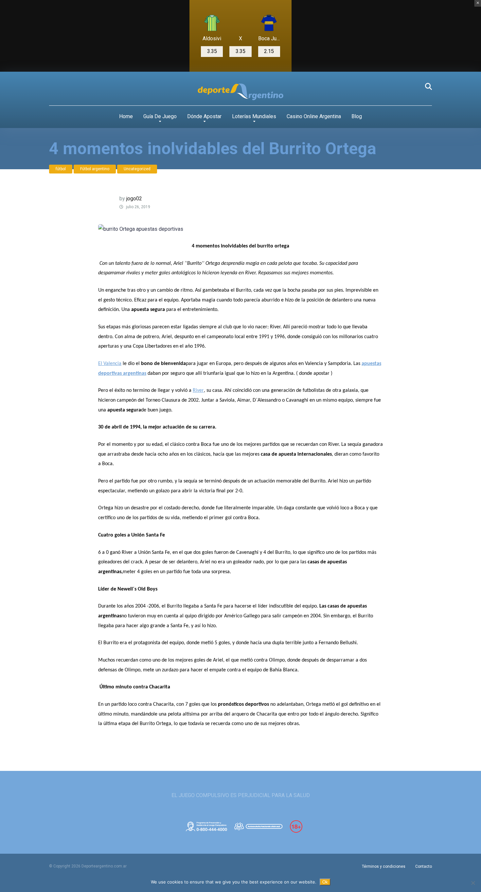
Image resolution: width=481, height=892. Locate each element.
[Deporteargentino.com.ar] (240, 92)
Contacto (423, 866)
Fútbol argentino (94, 169)
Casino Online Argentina (314, 116)
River (198, 390)
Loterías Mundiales (254, 116)
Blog (356, 116)
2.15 (269, 51)
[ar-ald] (212, 23)
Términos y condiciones (383, 866)
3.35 (212, 51)
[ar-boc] (269, 23)
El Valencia (109, 363)
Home (126, 116)
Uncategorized (137, 169)
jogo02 (134, 198)
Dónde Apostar (204, 116)
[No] (473, 883)
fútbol (61, 169)
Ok (325, 882)
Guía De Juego (160, 116)
